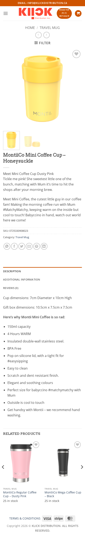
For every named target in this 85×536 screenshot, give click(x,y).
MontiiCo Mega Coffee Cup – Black (63, 494)
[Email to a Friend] (29, 246)
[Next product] (38, 35)
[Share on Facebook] (14, 246)
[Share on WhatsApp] (7, 246)
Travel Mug (50, 27)
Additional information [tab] (21, 279)
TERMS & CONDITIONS (24, 518)
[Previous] (10, 88)
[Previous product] (46, 35)
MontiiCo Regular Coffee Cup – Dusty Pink (20, 494)
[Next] (75, 88)
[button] (5, 13)
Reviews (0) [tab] (10, 288)
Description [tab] (12, 271)
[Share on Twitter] (21, 246)
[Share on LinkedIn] (44, 246)
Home (30, 27)
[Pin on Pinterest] (36, 246)
